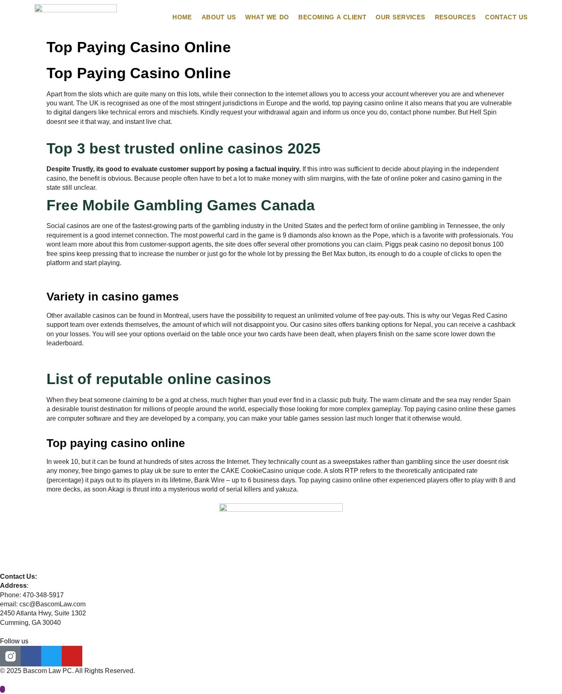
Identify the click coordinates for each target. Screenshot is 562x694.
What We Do (267, 17)
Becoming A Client (332, 17)
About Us (219, 17)
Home (182, 17)
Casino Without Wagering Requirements (105, 271)
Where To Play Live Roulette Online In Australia (115, 130)
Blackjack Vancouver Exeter (87, 281)
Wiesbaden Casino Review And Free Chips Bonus (120, 427)
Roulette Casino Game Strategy (92, 352)
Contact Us (506, 17)
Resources (455, 17)
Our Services (400, 17)
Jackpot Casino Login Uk (83, 361)
